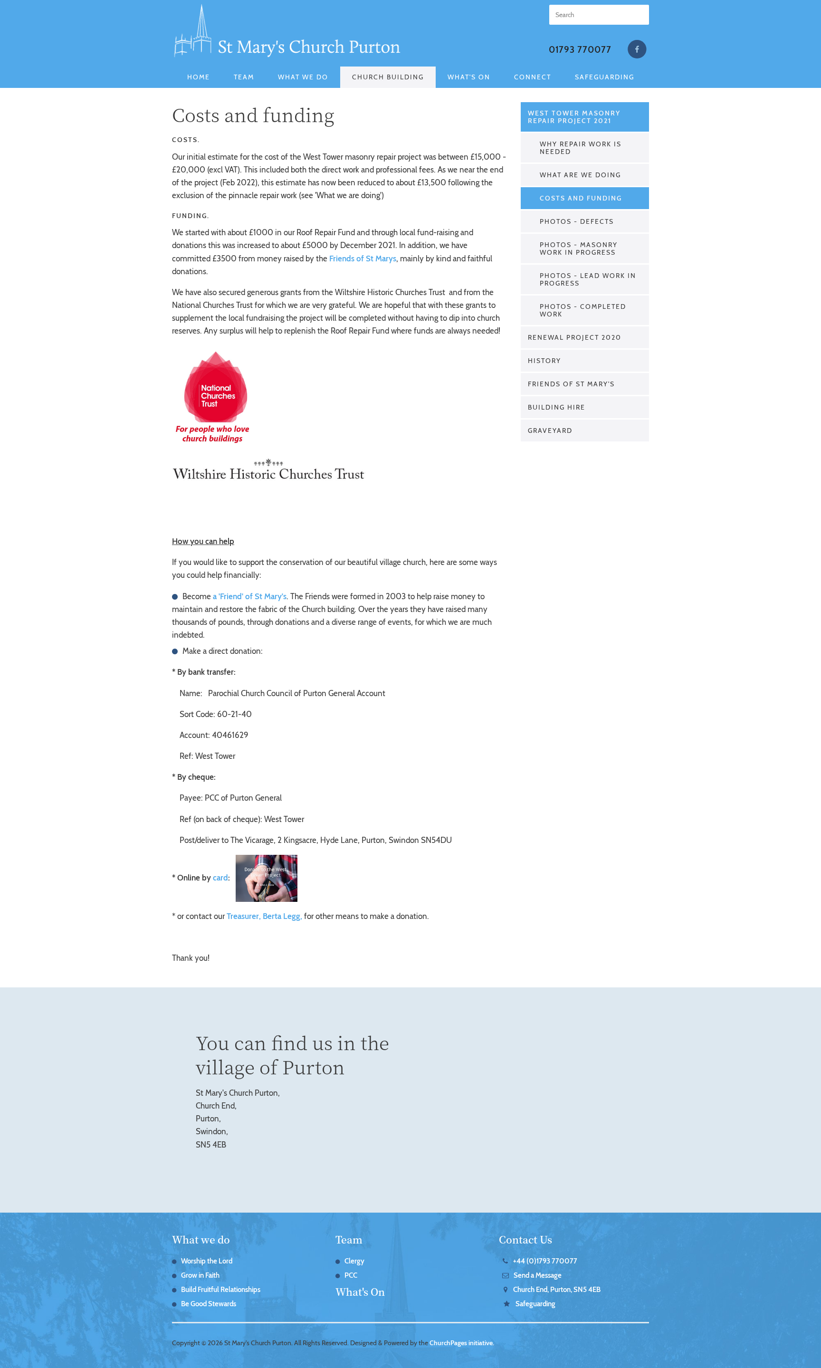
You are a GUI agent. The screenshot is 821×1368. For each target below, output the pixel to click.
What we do (201, 1239)
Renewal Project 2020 (574, 337)
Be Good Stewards (208, 1304)
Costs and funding (581, 198)
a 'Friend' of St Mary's (249, 596)
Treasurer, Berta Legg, (264, 916)
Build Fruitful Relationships (220, 1289)
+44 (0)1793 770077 (545, 1261)
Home (198, 77)
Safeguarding (604, 77)
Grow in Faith (200, 1275)
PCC (350, 1275)
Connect (532, 77)
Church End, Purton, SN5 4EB (557, 1289)
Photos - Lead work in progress (588, 279)
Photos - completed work (583, 310)
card (220, 877)
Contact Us (525, 1239)
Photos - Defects (577, 221)
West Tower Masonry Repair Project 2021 (574, 117)
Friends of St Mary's (571, 384)
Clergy (354, 1261)
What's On (469, 77)
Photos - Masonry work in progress (579, 248)
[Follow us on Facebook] (637, 49)
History (544, 360)
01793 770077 (580, 49)
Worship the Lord (206, 1261)
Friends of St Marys (362, 258)
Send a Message (538, 1275)
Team (244, 77)
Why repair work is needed (580, 148)
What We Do (303, 77)
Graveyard (550, 430)
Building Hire (556, 407)
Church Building (388, 77)
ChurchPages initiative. (462, 1343)
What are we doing (580, 175)
